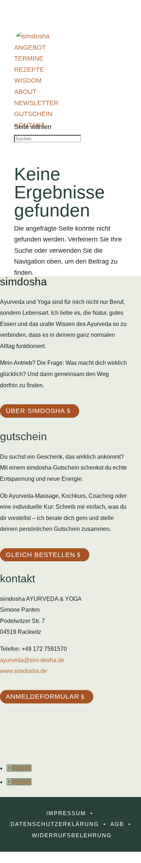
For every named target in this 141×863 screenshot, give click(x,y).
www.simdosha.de (23, 671)
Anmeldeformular (42, 697)
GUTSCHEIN (33, 113)
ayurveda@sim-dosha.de (32, 660)
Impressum (66, 813)
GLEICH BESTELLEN (40, 554)
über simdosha (35, 410)
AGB (117, 824)
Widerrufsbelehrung (72, 835)
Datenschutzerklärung (54, 824)
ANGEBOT (30, 47)
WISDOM (28, 80)
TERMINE (28, 58)
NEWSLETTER (36, 103)
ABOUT (25, 91)
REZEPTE (29, 69)
